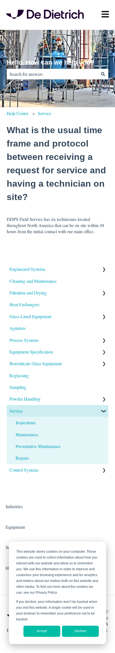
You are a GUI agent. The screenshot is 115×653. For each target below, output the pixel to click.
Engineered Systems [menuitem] (27, 269)
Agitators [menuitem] (17, 328)
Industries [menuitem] (14, 506)
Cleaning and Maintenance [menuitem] (33, 281)
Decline (80, 631)
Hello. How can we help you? (50, 62)
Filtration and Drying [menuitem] (28, 293)
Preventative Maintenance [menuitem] (38, 446)
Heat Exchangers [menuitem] (24, 304)
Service (44, 113)
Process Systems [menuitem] (24, 340)
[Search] (103, 74)
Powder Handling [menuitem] (24, 399)
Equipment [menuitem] (15, 527)
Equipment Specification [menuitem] (31, 352)
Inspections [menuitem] (25, 422)
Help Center (17, 113)
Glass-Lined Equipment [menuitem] (30, 316)
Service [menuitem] (16, 411)
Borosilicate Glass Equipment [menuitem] (35, 363)
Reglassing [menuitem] (19, 375)
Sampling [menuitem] (17, 387)
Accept (42, 631)
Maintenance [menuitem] (27, 434)
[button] (103, 269)
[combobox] (52, 74)
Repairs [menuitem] (22, 458)
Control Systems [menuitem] (24, 470)
